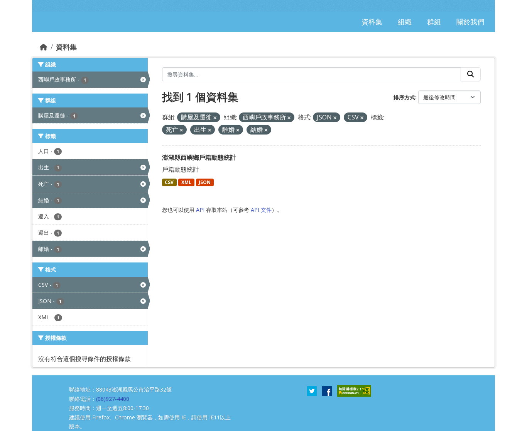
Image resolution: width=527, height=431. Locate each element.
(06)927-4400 (112, 398)
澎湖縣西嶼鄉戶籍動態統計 (199, 157)
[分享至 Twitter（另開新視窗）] (312, 390)
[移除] (214, 118)
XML (186, 182)
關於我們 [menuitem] (470, 21)
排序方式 (404, 97)
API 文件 (261, 209)
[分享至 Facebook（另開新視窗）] (327, 390)
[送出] (471, 74)
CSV (169, 182)
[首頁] (43, 46)
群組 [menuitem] (434, 21)
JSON (205, 182)
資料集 (66, 46)
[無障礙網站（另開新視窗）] (354, 390)
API (200, 209)
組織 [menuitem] (405, 21)
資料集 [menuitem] (371, 21)
